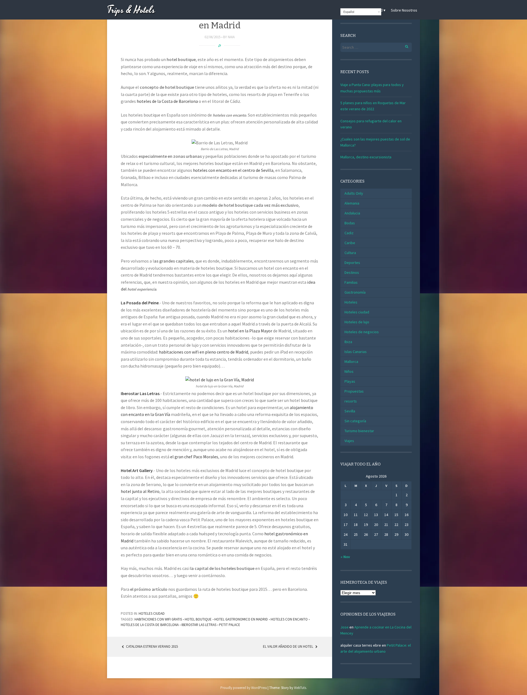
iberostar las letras (198, 624)
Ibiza (348, 341)
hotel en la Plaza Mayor (250, 330)
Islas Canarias (355, 351)
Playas (349, 381)
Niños (349, 371)
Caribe (349, 242)
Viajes (349, 440)
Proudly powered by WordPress (243, 687)
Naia (231, 37)
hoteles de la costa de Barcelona (150, 624)
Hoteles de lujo (356, 321)
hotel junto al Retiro (140, 491)
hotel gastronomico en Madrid (241, 619)
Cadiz (349, 232)
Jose (344, 627)
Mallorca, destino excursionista (365, 157)
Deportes (352, 262)
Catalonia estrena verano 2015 (151, 646)
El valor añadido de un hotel (288, 646)
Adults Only (353, 193)
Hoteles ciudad (152, 613)
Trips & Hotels (131, 10)
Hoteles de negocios (361, 331)
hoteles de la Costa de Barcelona (167, 101)
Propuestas (354, 391)
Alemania (351, 203)
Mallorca (351, 361)
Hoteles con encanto (289, 619)
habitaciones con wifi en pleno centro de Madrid (203, 352)
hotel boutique (198, 619)
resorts (350, 401)
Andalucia (352, 213)
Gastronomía (355, 292)
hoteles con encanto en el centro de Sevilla (233, 170)
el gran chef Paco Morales (194, 456)
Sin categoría (355, 420)
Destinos (351, 272)
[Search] (403, 45)
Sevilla (349, 411)
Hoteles (350, 302)
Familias (351, 282)
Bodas (349, 222)
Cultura (350, 252)
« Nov (345, 556)
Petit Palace (229, 624)
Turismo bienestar (359, 430)
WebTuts (300, 687)
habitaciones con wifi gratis (158, 619)
